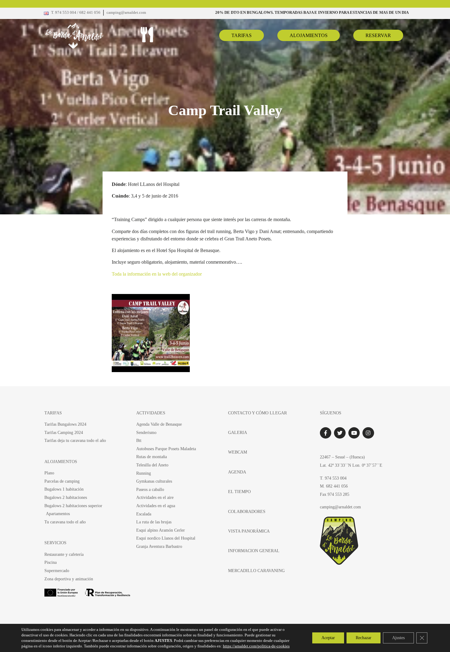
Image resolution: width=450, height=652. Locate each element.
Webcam (237, 452)
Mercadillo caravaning (256, 570)
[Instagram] (368, 433)
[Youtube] (354, 433)
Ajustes (398, 637)
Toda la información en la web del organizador (157, 274)
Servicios (55, 542)
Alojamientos (60, 461)
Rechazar (363, 637)
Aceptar (328, 637)
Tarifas (53, 412)
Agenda (237, 471)
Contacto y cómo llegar (257, 412)
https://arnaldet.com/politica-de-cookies (256, 646)
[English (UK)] (46, 13)
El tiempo (239, 491)
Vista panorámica (249, 531)
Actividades (150, 412)
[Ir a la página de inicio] (86, 35)
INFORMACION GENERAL (253, 550)
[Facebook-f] (325, 433)
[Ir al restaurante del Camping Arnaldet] (146, 34)
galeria (237, 432)
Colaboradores (246, 511)
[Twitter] (339, 433)
